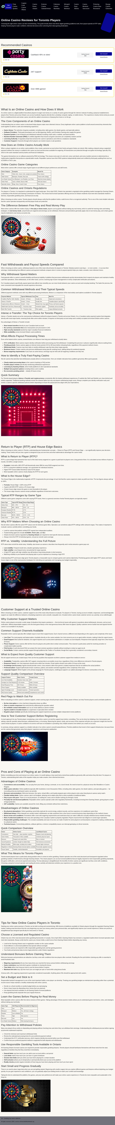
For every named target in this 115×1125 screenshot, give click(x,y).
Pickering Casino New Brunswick (97, 6)
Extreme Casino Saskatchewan (46, 6)
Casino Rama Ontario (35, 6)
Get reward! (8, 6)
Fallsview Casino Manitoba (57, 6)
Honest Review (104, 57)
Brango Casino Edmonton (109, 6)
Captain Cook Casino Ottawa (23, 6)
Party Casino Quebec (15, 6)
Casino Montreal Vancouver (86, 6)
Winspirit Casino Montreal (67, 6)
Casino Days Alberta (76, 6)
